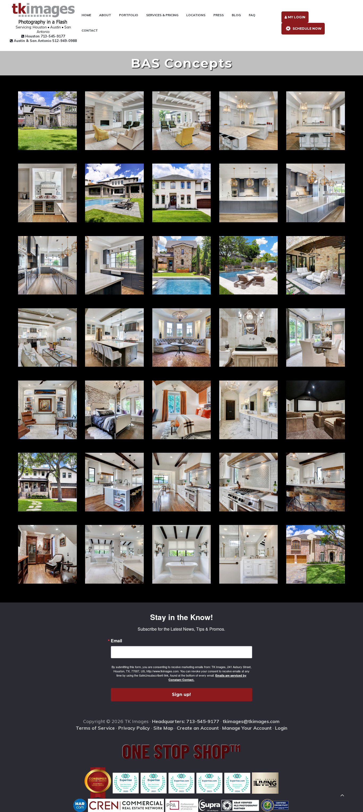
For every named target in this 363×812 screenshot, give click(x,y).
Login (281, 728)
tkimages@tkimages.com (251, 721)
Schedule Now (307, 29)
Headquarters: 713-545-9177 (185, 721)
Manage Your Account (247, 728)
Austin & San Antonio (45, 41)
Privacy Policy (134, 728)
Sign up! (181, 694)
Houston (44, 36)
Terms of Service (95, 728)
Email (116, 641)
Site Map (163, 728)
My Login (296, 17)
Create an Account (198, 728)
